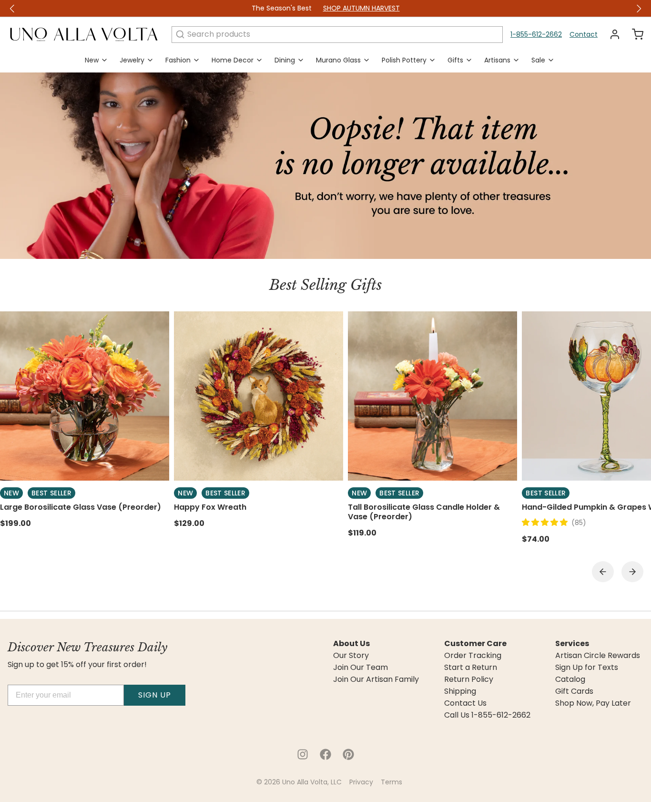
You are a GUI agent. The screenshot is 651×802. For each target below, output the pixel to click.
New (92, 60)
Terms (391, 782)
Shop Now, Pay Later (593, 703)
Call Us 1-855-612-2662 (487, 715)
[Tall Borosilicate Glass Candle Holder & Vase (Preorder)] (432, 396)
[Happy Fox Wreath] (258, 396)
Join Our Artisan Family (376, 679)
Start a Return (470, 667)
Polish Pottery (404, 60)
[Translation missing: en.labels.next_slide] (638, 8)
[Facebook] (325, 754)
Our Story (351, 655)
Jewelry (132, 60)
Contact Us (465, 703)
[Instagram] (302, 754)
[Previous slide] (603, 571)
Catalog (570, 679)
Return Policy (468, 679)
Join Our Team (360, 667)
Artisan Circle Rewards (597, 655)
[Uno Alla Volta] (84, 34)
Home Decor (233, 60)
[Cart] (633, 34)
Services (572, 644)
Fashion (178, 60)
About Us (351, 644)
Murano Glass (338, 60)
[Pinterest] (348, 754)
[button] (546, 522)
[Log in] (610, 34)
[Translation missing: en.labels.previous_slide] (12, 8)
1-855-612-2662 (536, 34)
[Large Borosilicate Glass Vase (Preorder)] (84, 396)
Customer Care (475, 644)
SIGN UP (154, 694)
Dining (285, 60)
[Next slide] (632, 571)
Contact (584, 34)
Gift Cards (574, 691)
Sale (538, 60)
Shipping (460, 691)
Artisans (497, 60)
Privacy (361, 782)
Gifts (455, 60)
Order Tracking (472, 655)
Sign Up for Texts (586, 667)
